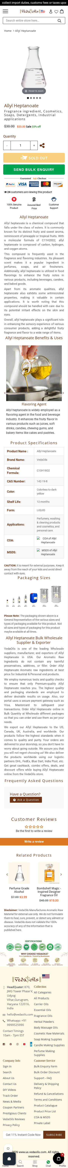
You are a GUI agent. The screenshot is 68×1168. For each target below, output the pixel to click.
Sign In (7, 1066)
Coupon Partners (13, 1107)
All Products (41, 998)
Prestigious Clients (14, 1113)
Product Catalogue (45, 1105)
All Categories (42, 992)
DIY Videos (9, 1090)
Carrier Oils (41, 1004)
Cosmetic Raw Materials (49, 1033)
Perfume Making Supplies (44, 1053)
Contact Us (9, 1084)
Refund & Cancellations (49, 1094)
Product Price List (45, 1111)
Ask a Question (27, 800)
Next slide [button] (61, 874)
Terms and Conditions (48, 1099)
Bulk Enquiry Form (45, 1066)
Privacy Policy (11, 1125)
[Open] (9, 1158)
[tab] (28, 98)
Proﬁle (62, 1166)
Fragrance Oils (43, 1016)
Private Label (42, 1123)
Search (7, 1072)
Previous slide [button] (7, 874)
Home (8, 31)
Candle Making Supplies (49, 1045)
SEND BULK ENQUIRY (34, 169)
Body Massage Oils (46, 1027)
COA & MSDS (42, 1117)
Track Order (10, 1095)
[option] (19, 879)
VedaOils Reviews (14, 1119)
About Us (8, 1078)
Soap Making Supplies (48, 1039)
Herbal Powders (44, 1021)
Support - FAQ (43, 1078)
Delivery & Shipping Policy (46, 1086)
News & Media (12, 1101)
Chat (48, 1166)
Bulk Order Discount (47, 1072)
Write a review (34, 841)
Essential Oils (42, 1010)
